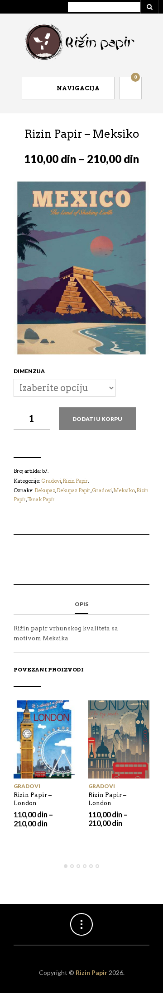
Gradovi (27, 786)
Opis (81, 604)
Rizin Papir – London (33, 799)
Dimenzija (29, 371)
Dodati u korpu (97, 418)
